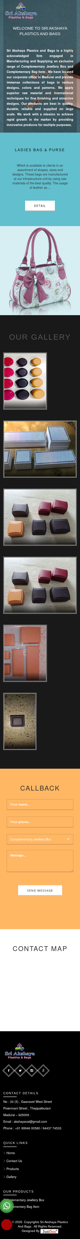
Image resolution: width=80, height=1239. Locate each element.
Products (12, 1169)
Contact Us (14, 1161)
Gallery (11, 1176)
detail (40, 210)
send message (40, 890)
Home (10, 1153)
